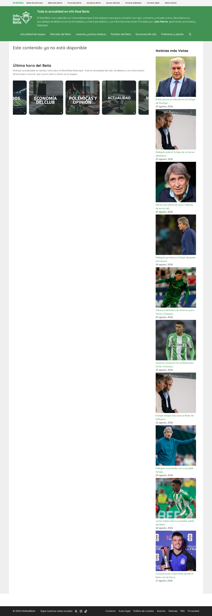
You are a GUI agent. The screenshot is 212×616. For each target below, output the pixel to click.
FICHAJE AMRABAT (133, 3)
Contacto (111, 610)
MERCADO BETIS (55, 3)
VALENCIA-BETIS (94, 3)
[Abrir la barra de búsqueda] (190, 34)
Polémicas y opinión (172, 34)
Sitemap (173, 610)
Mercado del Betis (60, 34)
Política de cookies (143, 610)
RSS (182, 610)
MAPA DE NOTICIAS (34, 3)
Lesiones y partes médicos (91, 34)
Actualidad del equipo (32, 34)
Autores (161, 610)
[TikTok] (86, 611)
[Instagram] (81, 611)
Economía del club (146, 34)
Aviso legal (124, 610)
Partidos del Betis (121, 34)
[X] (76, 611)
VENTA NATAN (170, 3)
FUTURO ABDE (153, 3)
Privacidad (193, 610)
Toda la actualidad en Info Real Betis (63, 11)
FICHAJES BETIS (74, 3)
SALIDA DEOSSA (113, 3)
